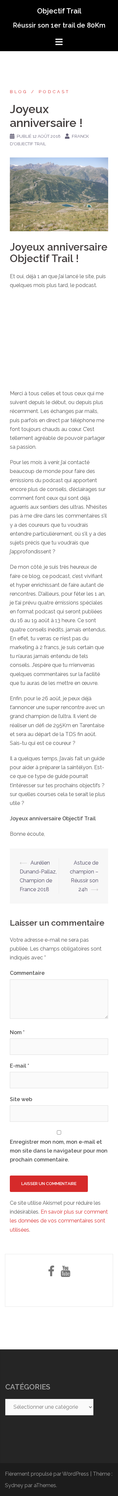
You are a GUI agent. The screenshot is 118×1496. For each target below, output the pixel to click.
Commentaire (27, 973)
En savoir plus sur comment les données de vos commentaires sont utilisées (59, 1221)
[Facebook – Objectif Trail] (51, 1273)
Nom (17, 1032)
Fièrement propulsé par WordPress (47, 1474)
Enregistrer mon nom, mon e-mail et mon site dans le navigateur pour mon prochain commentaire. (59, 1151)
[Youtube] (65, 1273)
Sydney (14, 1485)
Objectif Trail (59, 11)
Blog (19, 91)
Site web (21, 1099)
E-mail (19, 1066)
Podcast (54, 91)
